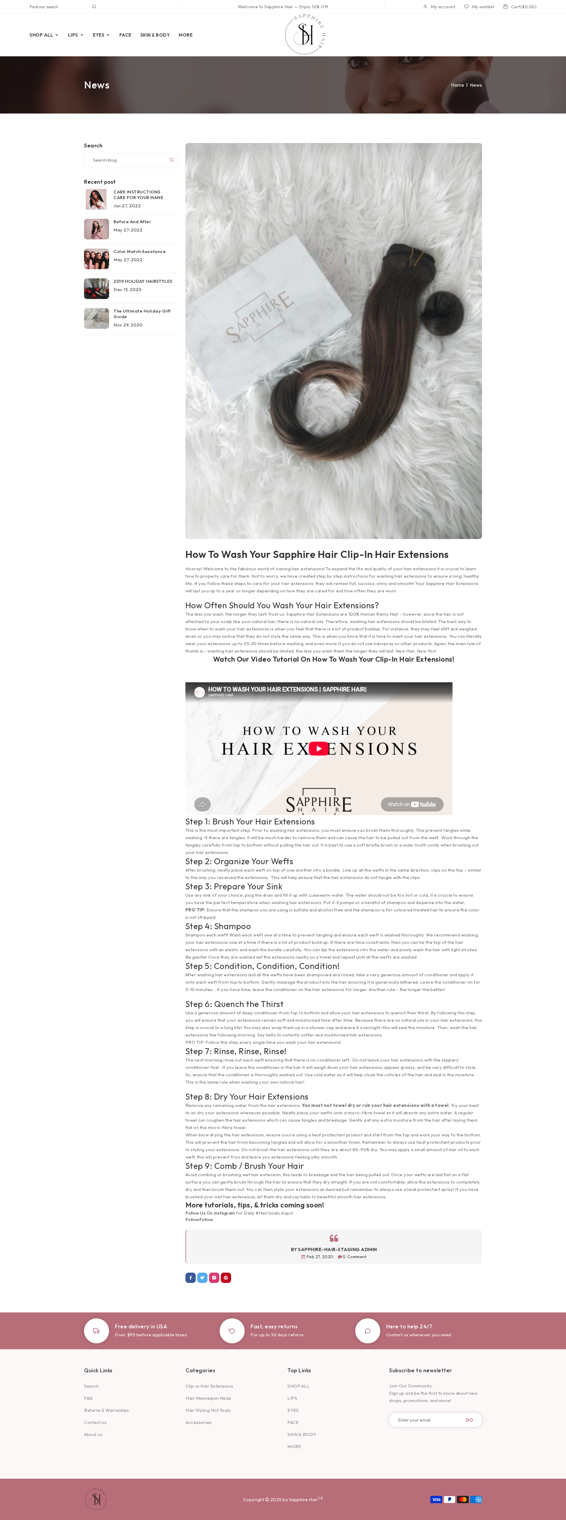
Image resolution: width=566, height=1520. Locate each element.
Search (91, 1386)
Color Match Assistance (139, 251)
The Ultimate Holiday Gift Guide (142, 313)
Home (457, 85)
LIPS (292, 1398)
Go (469, 1420)
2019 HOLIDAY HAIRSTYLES (142, 281)
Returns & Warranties (106, 1410)
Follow (206, 1219)
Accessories (199, 1422)
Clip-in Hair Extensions (209, 1386)
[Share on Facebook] (190, 1278)
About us (93, 1434)
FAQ (88, 1398)
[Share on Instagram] (214, 1278)
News (476, 85)
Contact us (95, 1422)
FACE (292, 1422)
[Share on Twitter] (202, 1278)
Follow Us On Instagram (210, 1213)
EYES (293, 1410)
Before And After (132, 221)
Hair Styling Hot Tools (208, 1410)
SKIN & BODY (301, 1434)
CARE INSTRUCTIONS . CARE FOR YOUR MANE (138, 194)
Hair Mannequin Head (208, 1398)
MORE (294, 1446)
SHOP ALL (298, 1386)
